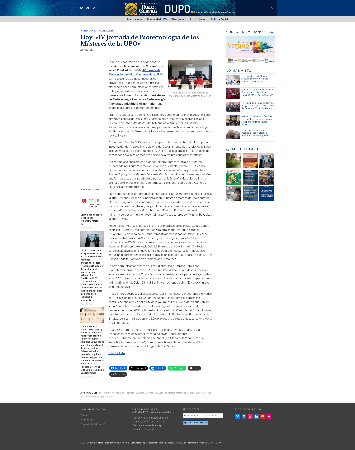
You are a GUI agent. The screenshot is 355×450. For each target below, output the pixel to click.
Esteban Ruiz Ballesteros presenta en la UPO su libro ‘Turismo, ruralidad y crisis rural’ (256, 79)
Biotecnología (127, 393)
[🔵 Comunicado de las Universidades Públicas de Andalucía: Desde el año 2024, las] (266, 193)
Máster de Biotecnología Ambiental (193, 393)
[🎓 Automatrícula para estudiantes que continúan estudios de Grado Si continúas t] (250, 177)
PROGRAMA (116, 353)
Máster (171, 393)
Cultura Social (219, 19)
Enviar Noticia (87, 419)
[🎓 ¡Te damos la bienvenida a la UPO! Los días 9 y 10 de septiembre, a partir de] (233, 177)
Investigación (198, 19)
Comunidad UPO (157, 19)
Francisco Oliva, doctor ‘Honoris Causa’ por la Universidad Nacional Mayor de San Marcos (257, 92)
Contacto (85, 415)
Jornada (163, 393)
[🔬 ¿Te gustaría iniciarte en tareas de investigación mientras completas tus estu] (250, 193)
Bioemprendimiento (109, 393)
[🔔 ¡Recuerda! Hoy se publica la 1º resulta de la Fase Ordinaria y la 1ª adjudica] (266, 177)
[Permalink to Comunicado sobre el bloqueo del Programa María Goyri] (92, 202)
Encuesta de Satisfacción (93, 424)
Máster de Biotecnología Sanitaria (97, 396)
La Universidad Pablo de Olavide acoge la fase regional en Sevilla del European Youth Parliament (257, 106)
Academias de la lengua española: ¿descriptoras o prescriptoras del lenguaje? (255, 133)
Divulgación (178, 19)
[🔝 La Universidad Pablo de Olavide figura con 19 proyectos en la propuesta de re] (233, 193)
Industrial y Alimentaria (146, 393)
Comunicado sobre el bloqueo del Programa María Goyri (91, 219)
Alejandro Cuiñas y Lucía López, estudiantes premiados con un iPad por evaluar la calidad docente (257, 120)
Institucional (134, 19)
